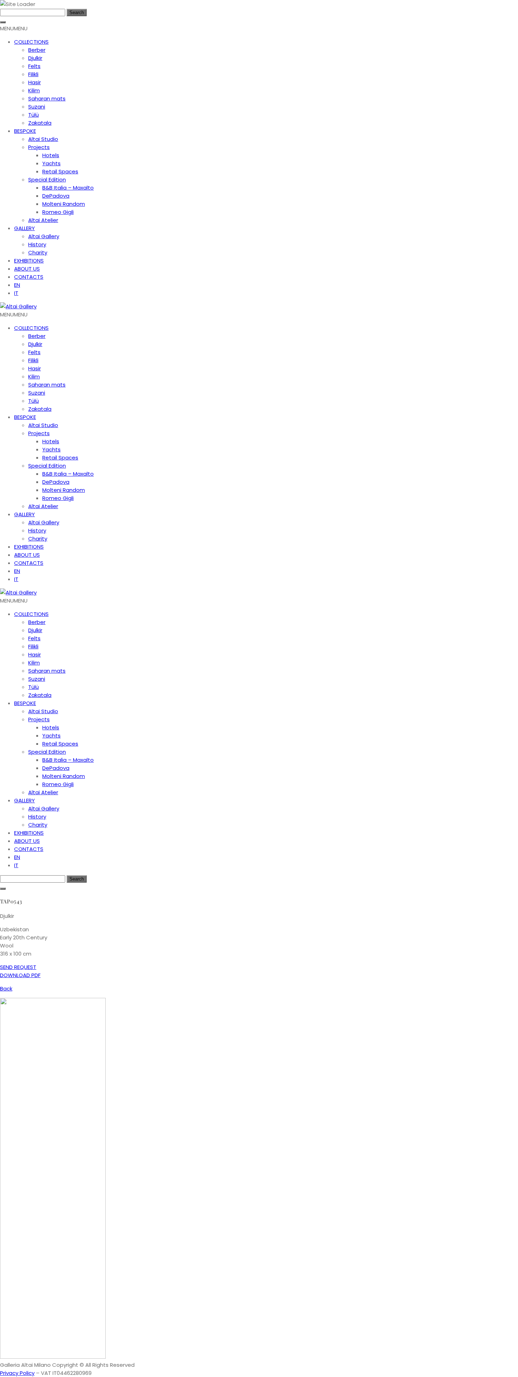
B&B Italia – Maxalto (68, 187)
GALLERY (24, 228)
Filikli (33, 74)
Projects (39, 147)
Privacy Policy (17, 1373)
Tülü (33, 114)
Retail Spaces (60, 171)
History (37, 244)
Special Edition (47, 179)
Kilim (34, 90)
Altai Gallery (43, 236)
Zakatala (39, 122)
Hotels (50, 155)
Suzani (36, 106)
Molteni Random (63, 204)
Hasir (34, 82)
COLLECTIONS (31, 41)
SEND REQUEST (18, 967)
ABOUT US (27, 268)
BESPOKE (25, 131)
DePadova (55, 195)
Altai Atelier (43, 220)
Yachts (51, 163)
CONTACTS (28, 276)
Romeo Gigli (58, 212)
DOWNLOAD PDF (20, 975)
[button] (13, 28)
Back (6, 988)
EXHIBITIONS (29, 260)
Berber (36, 50)
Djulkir (35, 58)
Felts (34, 66)
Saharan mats (47, 98)
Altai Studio (43, 139)
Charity (37, 252)
